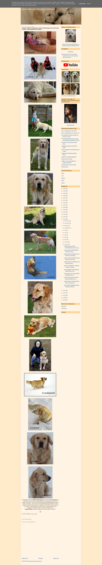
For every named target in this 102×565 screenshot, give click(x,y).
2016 (64, 212)
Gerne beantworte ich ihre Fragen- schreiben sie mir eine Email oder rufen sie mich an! (69, 56)
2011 (64, 293)
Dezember (66, 220)
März (65, 239)
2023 (64, 195)
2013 (64, 219)
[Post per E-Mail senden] (35, 513)
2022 (64, 198)
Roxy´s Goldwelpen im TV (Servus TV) (70, 133)
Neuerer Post (25, 558)
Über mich (63, 306)
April (65, 237)
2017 (64, 209)
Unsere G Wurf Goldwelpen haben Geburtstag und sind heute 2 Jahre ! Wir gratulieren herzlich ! (40, 28)
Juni (65, 232)
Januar (66, 244)
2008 (64, 300)
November (66, 223)
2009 (64, 297)
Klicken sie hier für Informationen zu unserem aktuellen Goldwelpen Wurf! (70, 45)
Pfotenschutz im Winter (66, 159)
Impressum (64, 308)
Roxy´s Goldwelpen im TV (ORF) (69, 130)
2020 (64, 202)
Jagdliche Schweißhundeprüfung (68, 156)
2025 (64, 191)
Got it (89, 3)
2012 (64, 290)
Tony (62, 175)
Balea (62, 180)
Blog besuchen (70, 125)
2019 (64, 205)
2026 (64, 188)
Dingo (62, 173)
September (67, 228)
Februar (66, 242)
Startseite (40, 558)
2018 (64, 207)
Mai (65, 235)
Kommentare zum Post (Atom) (34, 561)
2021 (64, 200)
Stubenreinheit (64, 166)
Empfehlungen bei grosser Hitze (68, 164)
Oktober (66, 225)
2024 (64, 193)
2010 (64, 295)
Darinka (63, 178)
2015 (64, 214)
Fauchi (63, 183)
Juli (65, 230)
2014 (64, 216)
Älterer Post (56, 558)
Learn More (82, 3)
